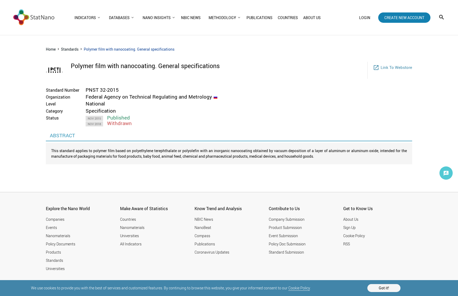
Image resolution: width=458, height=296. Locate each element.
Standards (69, 49)
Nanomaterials (58, 235)
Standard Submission (286, 252)
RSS (346, 243)
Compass (202, 235)
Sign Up (349, 227)
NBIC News (204, 219)
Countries (128, 219)
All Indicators (131, 243)
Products (53, 252)
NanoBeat (203, 227)
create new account (404, 17)
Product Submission (285, 227)
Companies (55, 219)
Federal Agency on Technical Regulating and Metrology (149, 96)
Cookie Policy (299, 287)
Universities (55, 268)
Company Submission (287, 219)
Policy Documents (60, 243)
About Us (350, 219)
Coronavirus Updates (212, 252)
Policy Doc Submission (287, 243)
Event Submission (283, 235)
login (364, 17)
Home (51, 49)
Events (51, 227)
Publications (205, 243)
